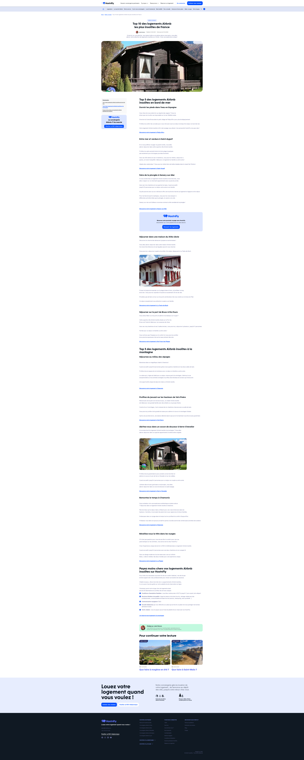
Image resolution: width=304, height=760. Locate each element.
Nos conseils (167, 9)
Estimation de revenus (190, 725)
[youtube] (111, 737)
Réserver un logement (166, 3)
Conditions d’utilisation (169, 738)
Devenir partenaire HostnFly (170, 740)
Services (166, 725)
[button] (144, 3)
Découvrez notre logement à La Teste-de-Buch (153, 305)
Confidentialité (167, 733)
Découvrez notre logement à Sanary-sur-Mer (153, 208)
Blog (102, 14)
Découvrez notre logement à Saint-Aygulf (152, 168)
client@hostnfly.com (106, 728)
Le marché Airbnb (118, 9)
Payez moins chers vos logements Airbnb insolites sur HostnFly (112, 110)
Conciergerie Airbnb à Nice (146, 727)
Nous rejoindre (167, 730)
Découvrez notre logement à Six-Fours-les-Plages (154, 341)
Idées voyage (188, 9)
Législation (109, 9)
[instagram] (105, 737)
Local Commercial (150, 9)
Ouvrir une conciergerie (138, 9)
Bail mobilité (159, 9)
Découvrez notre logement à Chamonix (151, 388)
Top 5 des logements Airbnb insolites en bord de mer (114, 103)
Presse (186, 730)
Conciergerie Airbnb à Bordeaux (147, 733)
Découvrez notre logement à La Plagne (151, 561)
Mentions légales (168, 735)
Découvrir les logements (171, 227)
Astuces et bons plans (177, 9)
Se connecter (181, 3)
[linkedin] (108, 737)
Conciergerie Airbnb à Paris (146, 725)
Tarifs (165, 722)
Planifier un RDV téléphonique (114, 126)
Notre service (127, 9)
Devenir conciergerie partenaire (129, 3)
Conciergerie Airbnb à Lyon (146, 735)
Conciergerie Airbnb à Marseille (147, 730)
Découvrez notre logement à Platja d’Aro (151, 132)
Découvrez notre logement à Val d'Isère (151, 420)
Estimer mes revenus (194, 3)
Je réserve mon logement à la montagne (151, 615)
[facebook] (102, 737)
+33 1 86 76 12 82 (105, 730)
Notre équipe (196, 9)
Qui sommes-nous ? (169, 727)
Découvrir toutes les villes (145, 722)
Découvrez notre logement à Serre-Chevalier (153, 491)
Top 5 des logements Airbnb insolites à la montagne (113, 107)
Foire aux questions (189, 722)
